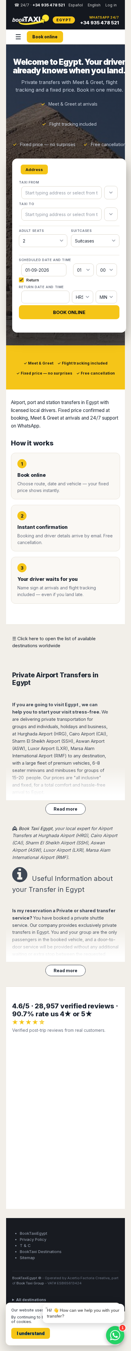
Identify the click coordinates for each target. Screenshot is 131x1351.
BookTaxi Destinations (41, 1251)
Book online (45, 36)
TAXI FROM (29, 182)
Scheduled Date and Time (45, 260)
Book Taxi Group (30, 1283)
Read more (65, 809)
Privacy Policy (33, 1239)
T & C (25, 1245)
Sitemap (27, 1257)
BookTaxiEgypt (33, 1233)
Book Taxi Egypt (35, 828)
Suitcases (81, 231)
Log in (111, 5)
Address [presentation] (34, 169)
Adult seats (31, 231)
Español (76, 5)
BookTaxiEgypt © (26, 1278)
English (94, 5)
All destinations (31, 1299)
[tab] (34, 170)
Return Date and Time (41, 287)
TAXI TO (26, 204)
